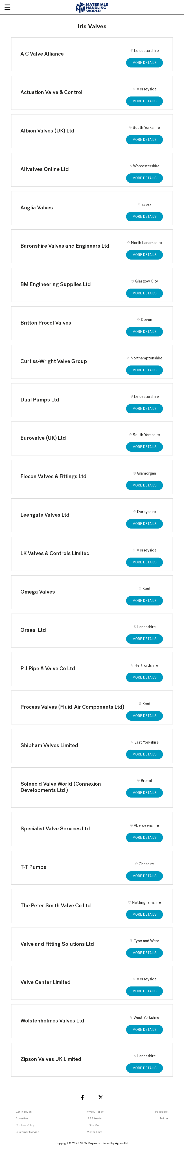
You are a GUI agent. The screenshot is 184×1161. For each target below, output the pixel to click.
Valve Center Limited (45, 982)
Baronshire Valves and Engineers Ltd (65, 246)
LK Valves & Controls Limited (55, 553)
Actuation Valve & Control (51, 92)
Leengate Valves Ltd (45, 515)
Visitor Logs (94, 1132)
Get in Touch (24, 1111)
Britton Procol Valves (45, 323)
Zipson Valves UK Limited (50, 1059)
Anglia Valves (36, 208)
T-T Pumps (33, 867)
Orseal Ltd (33, 630)
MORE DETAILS (144, 63)
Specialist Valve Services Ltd (55, 829)
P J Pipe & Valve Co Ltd (47, 669)
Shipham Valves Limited (49, 746)
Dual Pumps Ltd (39, 400)
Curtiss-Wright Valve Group (53, 361)
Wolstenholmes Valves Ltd (52, 1021)
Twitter (164, 1118)
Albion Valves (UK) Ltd (47, 131)
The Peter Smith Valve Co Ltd (55, 906)
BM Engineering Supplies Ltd (55, 284)
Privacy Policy (94, 1111)
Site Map (95, 1125)
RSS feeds (94, 1118)
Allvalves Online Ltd (44, 169)
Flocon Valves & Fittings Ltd (53, 477)
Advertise (22, 1118)
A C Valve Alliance (42, 54)
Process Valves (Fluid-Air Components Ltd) (72, 707)
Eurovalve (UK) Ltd (43, 438)
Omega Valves (37, 592)
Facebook (161, 1111)
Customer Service (27, 1132)
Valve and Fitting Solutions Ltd (57, 944)
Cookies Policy (25, 1125)
